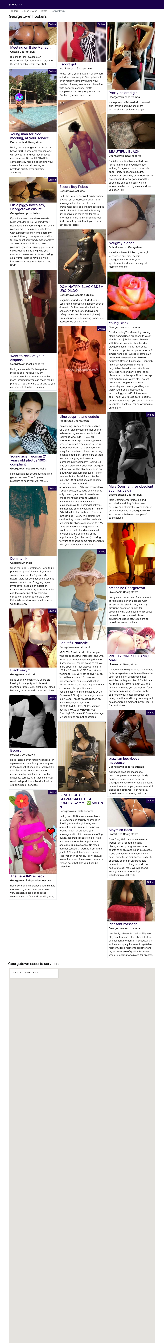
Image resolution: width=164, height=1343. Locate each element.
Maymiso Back (120, 830)
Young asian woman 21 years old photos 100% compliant (28, 460)
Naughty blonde (121, 243)
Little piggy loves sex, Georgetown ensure (27, 207)
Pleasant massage (123, 924)
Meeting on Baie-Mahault (30, 47)
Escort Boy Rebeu (73, 187)
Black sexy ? (20, 670)
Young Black (118, 323)
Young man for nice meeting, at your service (29, 136)
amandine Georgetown (127, 588)
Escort (15, 750)
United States (29, 10)
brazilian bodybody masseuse (124, 760)
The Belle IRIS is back (27, 876)
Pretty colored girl (123, 93)
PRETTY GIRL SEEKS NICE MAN (130, 658)
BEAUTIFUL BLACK (124, 152)
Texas (44, 10)
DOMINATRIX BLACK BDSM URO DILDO (81, 289)
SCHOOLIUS (16, 4)
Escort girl (67, 64)
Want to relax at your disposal (27, 358)
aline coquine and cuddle (79, 417)
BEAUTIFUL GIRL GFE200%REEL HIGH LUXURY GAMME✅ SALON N (81, 801)
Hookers (13, 10)
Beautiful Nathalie (73, 643)
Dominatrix (18, 559)
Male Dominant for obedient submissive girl (131, 488)
